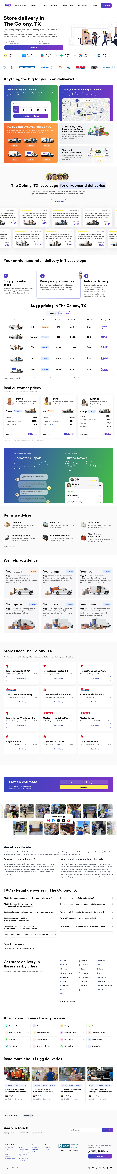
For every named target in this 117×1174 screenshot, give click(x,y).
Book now (106, 5)
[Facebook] (53, 820)
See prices (33, 47)
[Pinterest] (100, 1168)
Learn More (18, 469)
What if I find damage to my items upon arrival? (78, 918)
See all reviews (59, 201)
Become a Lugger (10, 1158)
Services (33, 5)
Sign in (95, 5)
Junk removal (22, 1160)
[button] (26, 217)
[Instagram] (48, 820)
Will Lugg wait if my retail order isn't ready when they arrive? (83, 912)
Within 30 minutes (32, 116)
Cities (45, 5)
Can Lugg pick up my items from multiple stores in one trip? (26, 934)
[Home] (5, 1115)
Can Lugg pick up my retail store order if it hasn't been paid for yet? (29, 912)
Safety (33, 1154)
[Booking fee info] (15, 424)
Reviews (47, 1147)
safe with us (73, 139)
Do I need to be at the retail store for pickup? (77, 898)
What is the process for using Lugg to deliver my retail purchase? (28, 898)
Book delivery (21, 678)
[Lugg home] (8, 5)
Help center (35, 1147)
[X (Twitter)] (63, 820)
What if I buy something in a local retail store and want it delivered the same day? (19, 905)
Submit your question (11, 948)
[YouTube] (68, 820)
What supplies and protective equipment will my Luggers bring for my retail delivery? (20, 927)
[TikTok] (58, 820)
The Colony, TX (14, 1115)
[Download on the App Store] (92, 1151)
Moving (20, 1147)
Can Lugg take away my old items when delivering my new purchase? (17, 919)
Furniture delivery (23, 1149)
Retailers (54, 5)
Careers (47, 1149)
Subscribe (107, 1130)
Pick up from (11, 41)
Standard (52, 313)
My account (35, 1149)
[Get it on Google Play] (103, 1151)
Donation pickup (23, 1158)
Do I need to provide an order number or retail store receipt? (82, 904)
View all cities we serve (68, 1001)
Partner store (64, 313)
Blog (6, 1154)
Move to (41, 41)
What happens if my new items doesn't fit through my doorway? (84, 926)
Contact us (35, 1152)
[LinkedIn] (107, 1168)
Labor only (21, 1163)
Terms (19, 1168)
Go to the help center (27, 948)
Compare (8, 1152)
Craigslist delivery (23, 1152)
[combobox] (18, 42)
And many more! (10, 547)
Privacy (14, 1168)
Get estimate (82, 5)
